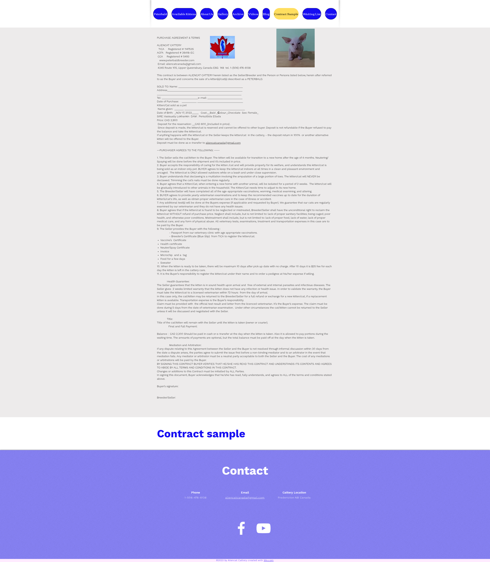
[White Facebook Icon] (241, 528)
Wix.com (269, 560)
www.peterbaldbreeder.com (176, 60)
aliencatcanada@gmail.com (183, 63)
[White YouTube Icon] (263, 528)
